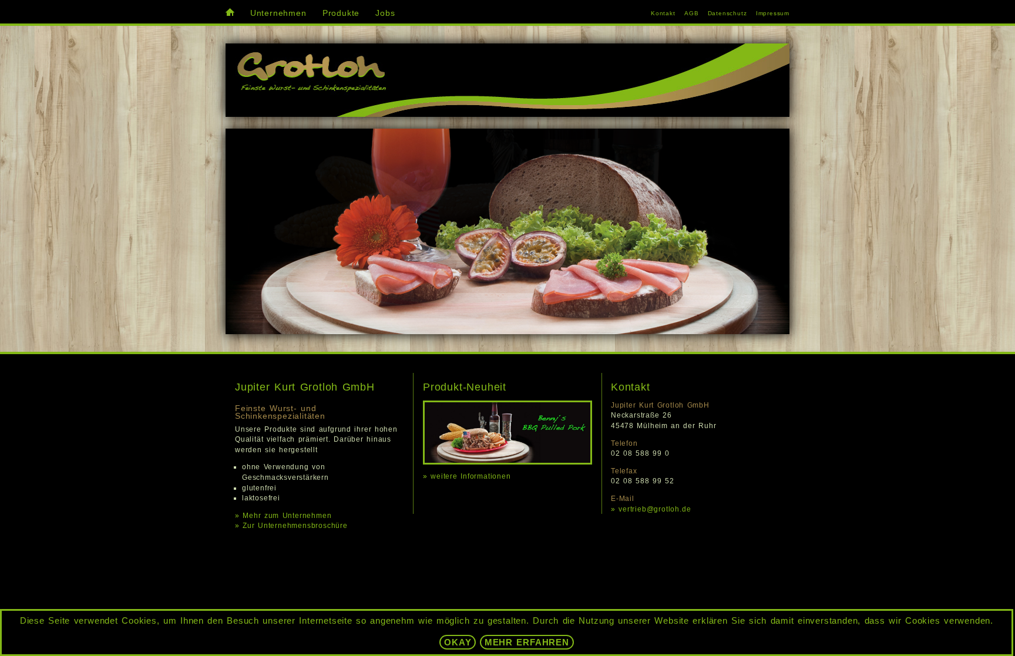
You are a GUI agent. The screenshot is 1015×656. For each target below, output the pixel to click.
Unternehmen (278, 13)
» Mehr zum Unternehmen (283, 516)
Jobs (385, 13)
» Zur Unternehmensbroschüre (291, 526)
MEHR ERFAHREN (527, 642)
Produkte (340, 13)
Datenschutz (727, 13)
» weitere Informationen (467, 476)
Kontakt (663, 13)
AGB (691, 13)
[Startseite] (230, 13)
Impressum (772, 13)
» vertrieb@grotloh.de (651, 509)
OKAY (457, 642)
